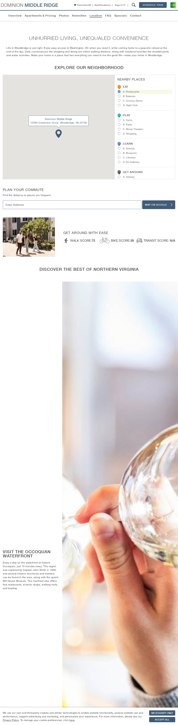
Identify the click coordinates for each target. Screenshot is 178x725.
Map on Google (156, 204)
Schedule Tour (153, 5)
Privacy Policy (11, 720)
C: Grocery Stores (133, 100)
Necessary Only (162, 713)
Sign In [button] (119, 5)
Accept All (162, 719)
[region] (89, 716)
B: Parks (127, 124)
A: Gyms (127, 120)
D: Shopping (129, 133)
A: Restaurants (131, 91)
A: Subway (129, 176)
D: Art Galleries (131, 162)
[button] (133, 5)
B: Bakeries (129, 96)
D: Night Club (130, 105)
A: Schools (129, 148)
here (72, 720)
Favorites (84, 5)
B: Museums (130, 153)
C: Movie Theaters (133, 129)
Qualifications (103, 5)
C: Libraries (129, 157)
